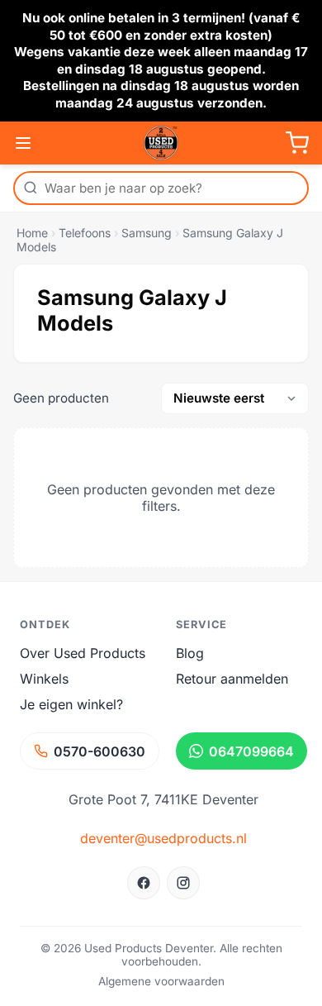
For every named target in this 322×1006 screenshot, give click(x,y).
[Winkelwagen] (297, 143)
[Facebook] (143, 882)
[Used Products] (161, 143)
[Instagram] (183, 882)
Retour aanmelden (232, 678)
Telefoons (85, 233)
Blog (190, 653)
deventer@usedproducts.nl (163, 838)
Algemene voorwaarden (161, 981)
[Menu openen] (23, 143)
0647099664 (251, 751)
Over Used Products (82, 653)
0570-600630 (99, 751)
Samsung (146, 233)
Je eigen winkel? (71, 704)
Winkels (44, 678)
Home (32, 233)
